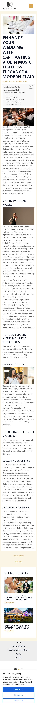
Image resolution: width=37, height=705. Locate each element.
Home (18, 642)
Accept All (18, 690)
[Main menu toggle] (31, 6)
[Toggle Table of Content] (30, 87)
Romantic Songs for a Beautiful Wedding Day (17, 627)
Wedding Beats (21, 81)
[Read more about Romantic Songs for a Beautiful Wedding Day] (18, 615)
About (18, 653)
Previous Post (18, 556)
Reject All (18, 701)
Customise (18, 695)
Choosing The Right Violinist (14, 99)
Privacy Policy (18, 646)
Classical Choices (13, 97)
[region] (18, 687)
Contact (18, 657)
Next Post (18, 561)
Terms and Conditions (18, 649)
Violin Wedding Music (12, 90)
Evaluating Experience (14, 102)
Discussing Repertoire (14, 104)
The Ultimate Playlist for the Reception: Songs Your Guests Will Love (18, 597)
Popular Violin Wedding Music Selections (15, 93)
